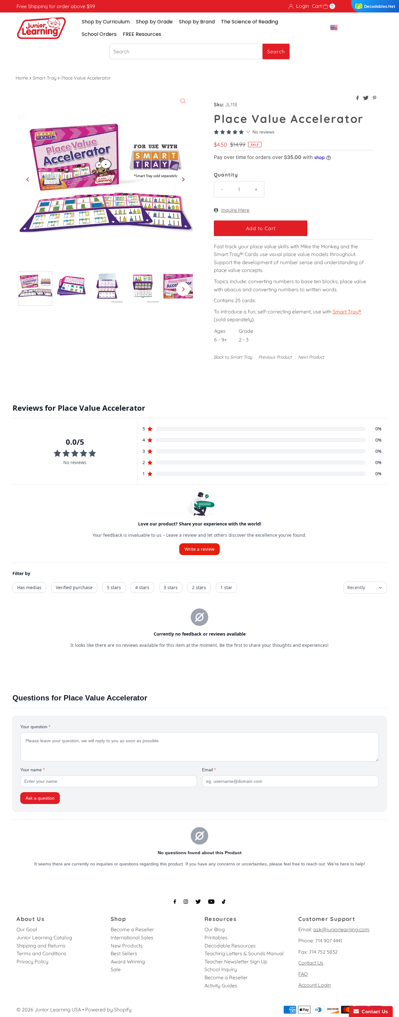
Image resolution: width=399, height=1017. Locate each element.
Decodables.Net (379, 6)
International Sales (132, 937)
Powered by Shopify (108, 1009)
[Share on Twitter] (366, 98)
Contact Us (310, 963)
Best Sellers (124, 953)
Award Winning (128, 961)
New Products (127, 945)
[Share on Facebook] (358, 98)
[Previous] (28, 179)
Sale (116, 969)
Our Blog (214, 929)
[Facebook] (175, 902)
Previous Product (275, 357)
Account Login (314, 985)
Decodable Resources (230, 945)
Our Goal (27, 929)
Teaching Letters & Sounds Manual (244, 953)
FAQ (303, 974)
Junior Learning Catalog (44, 937)
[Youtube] (211, 902)
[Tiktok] (223, 902)
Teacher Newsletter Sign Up (235, 961)
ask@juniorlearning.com (341, 929)
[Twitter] (198, 902)
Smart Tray (44, 78)
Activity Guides (220, 985)
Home (22, 78)
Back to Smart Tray (233, 357)
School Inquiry (220, 969)
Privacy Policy (32, 961)
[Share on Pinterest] (374, 98)
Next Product (311, 357)
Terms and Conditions (41, 953)
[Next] (183, 179)
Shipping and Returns (41, 945)
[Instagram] (186, 902)
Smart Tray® (347, 311)
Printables (216, 937)
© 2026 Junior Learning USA (49, 1009)
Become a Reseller (132, 929)
